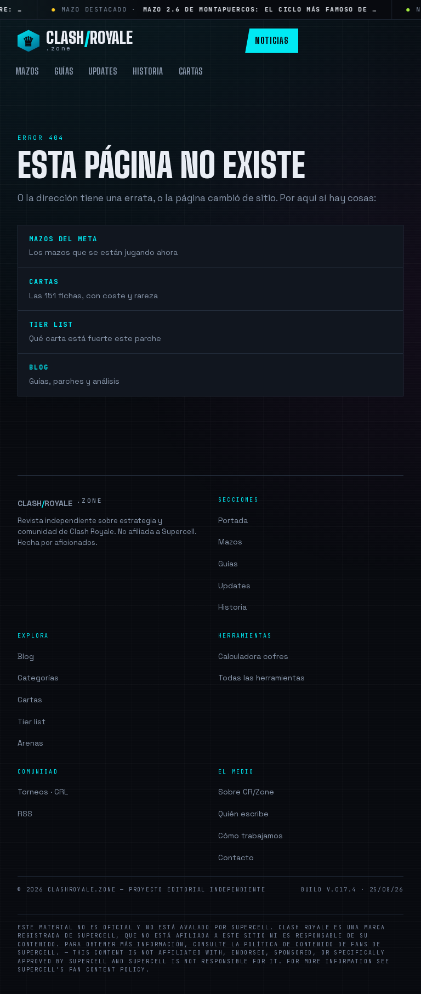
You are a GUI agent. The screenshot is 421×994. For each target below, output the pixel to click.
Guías (63, 71)
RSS (25, 814)
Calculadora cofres (253, 656)
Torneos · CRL (43, 792)
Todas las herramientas (261, 678)
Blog (26, 656)
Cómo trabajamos (250, 835)
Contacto (236, 857)
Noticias (271, 40)
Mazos (27, 71)
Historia (148, 71)
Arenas (30, 743)
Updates (102, 71)
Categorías (38, 678)
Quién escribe (243, 814)
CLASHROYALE (60, 502)
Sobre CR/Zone (246, 792)
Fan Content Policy (107, 969)
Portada (233, 520)
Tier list (31, 721)
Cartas (191, 71)
